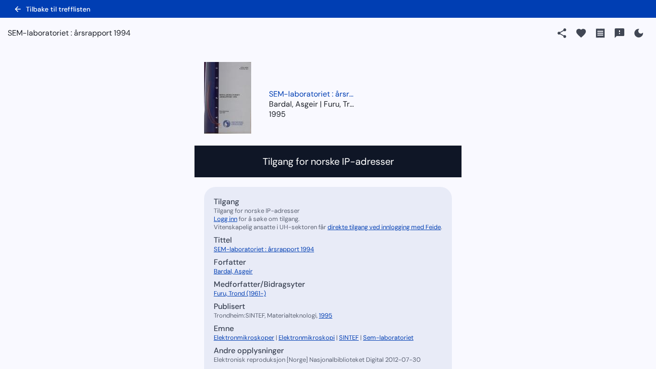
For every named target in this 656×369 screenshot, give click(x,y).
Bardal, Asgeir (233, 271)
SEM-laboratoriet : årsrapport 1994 (312, 94)
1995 (277, 114)
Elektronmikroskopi (307, 337)
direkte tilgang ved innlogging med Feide (384, 227)
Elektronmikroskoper (244, 337)
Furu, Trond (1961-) (240, 293)
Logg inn (225, 219)
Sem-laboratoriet (388, 337)
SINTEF (349, 337)
